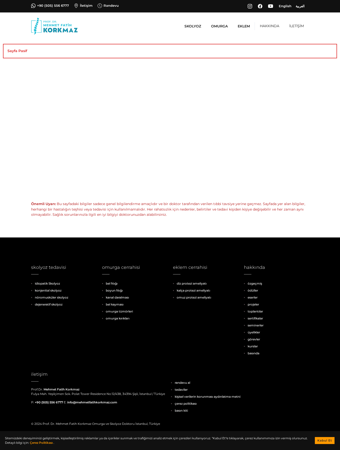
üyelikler (254, 332)
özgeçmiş (255, 283)
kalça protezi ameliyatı (193, 290)
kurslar (253, 346)
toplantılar (255, 311)
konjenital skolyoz (48, 290)
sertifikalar (255, 318)
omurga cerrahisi (121, 267)
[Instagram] (251, 6)
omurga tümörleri (119, 311)
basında (253, 353)
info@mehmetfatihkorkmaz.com (92, 402)
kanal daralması (117, 297)
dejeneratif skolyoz (48, 304)
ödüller (253, 290)
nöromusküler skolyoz (51, 297)
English (285, 6)
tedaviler (181, 389)
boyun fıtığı (114, 290)
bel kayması (114, 304)
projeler (253, 304)
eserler (253, 297)
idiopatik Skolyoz (47, 283)
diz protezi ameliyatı (192, 283)
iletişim (39, 374)
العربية (300, 6)
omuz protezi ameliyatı (194, 297)
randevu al (182, 382)
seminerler (256, 325)
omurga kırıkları (117, 318)
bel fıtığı (111, 283)
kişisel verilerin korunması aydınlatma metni (207, 396)
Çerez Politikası (42, 443)
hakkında (254, 267)
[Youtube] (271, 6)
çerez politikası (186, 403)
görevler (254, 339)
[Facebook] (261, 6)
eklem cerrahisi (190, 267)
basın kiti (181, 410)
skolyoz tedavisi (48, 267)
